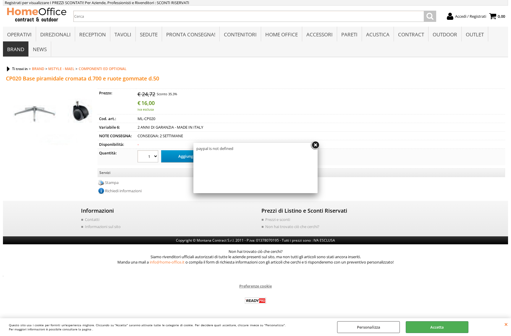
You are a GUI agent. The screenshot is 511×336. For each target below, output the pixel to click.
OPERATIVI (19, 34)
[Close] (315, 145)
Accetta (437, 327)
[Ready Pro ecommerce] (255, 300)
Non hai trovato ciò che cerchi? (292, 226)
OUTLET (475, 34)
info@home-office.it (167, 262)
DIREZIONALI (55, 34)
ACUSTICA (377, 34)
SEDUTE (149, 34)
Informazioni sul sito (103, 226)
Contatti (92, 219)
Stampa (112, 182)
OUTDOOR (445, 34)
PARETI (349, 34)
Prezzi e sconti (277, 219)
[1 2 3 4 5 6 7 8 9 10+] (149, 157)
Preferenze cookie (255, 286)
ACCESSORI (319, 34)
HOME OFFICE (281, 34)
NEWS (40, 49)
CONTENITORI (240, 34)
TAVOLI (122, 34)
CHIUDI (506, 324)
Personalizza (368, 327)
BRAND (15, 49)
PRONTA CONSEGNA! (190, 34)
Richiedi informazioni (123, 190)
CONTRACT (411, 34)
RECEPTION (92, 34)
